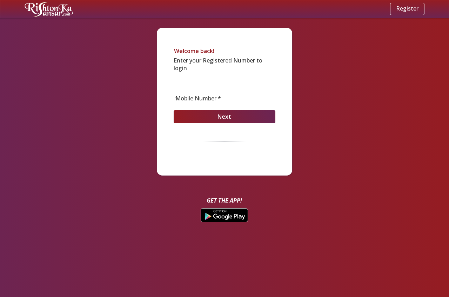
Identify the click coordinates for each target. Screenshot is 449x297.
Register (407, 8)
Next (224, 116)
